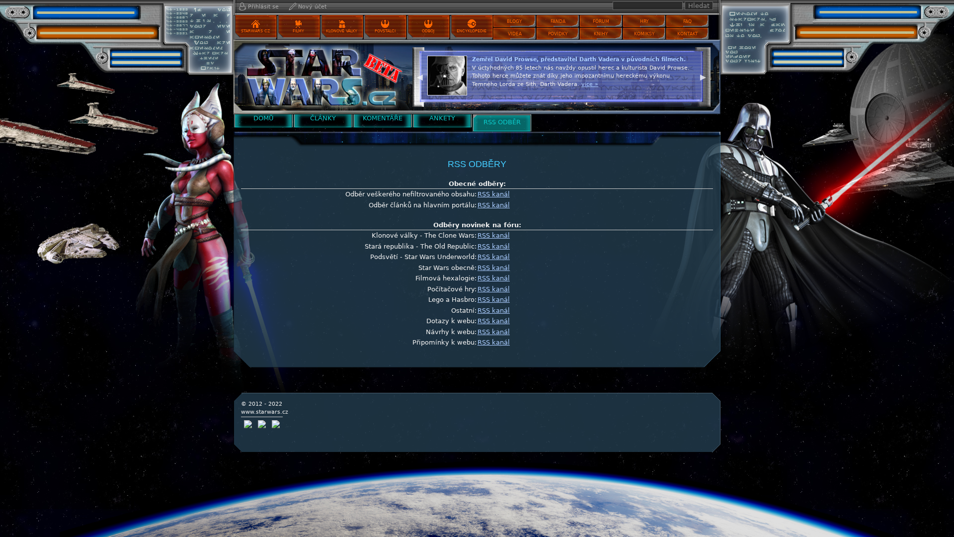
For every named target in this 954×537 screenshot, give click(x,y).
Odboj (428, 31)
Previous (420, 76)
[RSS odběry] (320, 77)
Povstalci (385, 31)
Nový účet (312, 6)
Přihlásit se (263, 6)
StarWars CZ (255, 31)
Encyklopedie (471, 31)
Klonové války (341, 31)
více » (589, 84)
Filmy (298, 31)
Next (703, 76)
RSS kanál (493, 194)
